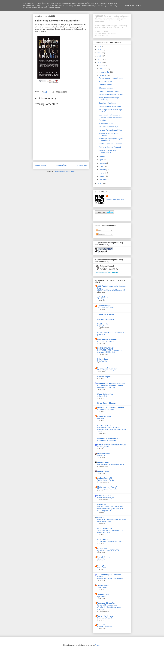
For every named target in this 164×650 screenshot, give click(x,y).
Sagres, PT (101, 326)
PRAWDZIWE (102, 361)
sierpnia (103, 156)
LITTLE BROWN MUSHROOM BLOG (111, 445)
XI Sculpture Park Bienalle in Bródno (110, 541)
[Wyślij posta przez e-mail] (52, 92)
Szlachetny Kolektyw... (107, 103)
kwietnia (103, 170)
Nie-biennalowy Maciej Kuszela (111, 94)
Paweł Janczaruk (104, 496)
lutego (102, 176)
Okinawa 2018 (102, 396)
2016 (99, 46)
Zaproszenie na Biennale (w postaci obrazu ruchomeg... (110, 116)
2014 (99, 53)
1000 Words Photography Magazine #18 (111, 290)
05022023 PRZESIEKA (105, 341)
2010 (99, 183)
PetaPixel (101, 517)
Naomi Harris (101, 596)
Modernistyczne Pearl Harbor (107, 489)
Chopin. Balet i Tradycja (105, 498)
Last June (100, 418)
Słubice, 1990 (102, 456)
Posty (100, 230)
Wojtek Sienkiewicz (105, 616)
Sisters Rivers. (102, 587)
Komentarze (102, 234)
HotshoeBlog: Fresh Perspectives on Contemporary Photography (111, 384)
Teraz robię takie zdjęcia (105, 308)
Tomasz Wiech (103, 585)
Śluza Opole (101, 568)
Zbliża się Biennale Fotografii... (110, 147)
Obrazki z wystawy (106, 88)
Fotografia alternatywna (107, 368)
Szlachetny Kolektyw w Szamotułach (107, 151)
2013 (99, 56)
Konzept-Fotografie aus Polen (110, 130)
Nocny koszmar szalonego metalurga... (109, 99)
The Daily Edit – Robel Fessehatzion (110, 299)
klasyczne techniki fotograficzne (110, 408)
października (105, 72)
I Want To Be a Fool (105, 394)
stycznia (103, 179)
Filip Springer (102, 359)
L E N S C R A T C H (105, 425)
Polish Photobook (104, 528)
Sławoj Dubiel (103, 566)
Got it (139, 5)
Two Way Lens (103, 594)
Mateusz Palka (103, 462)
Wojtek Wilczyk (103, 625)
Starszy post (82, 165)
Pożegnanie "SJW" (106, 123)
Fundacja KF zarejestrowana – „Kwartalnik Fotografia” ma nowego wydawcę (109, 607)
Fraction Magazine (104, 377)
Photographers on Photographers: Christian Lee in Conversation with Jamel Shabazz (111, 429)
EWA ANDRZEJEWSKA (105, 410)
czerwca (103, 163)
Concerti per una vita (104, 627)
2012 (99, 59)
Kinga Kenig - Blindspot (107, 403)
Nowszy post (40, 165)
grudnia (103, 65)
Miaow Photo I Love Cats (106, 387)
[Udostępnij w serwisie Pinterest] (66, 92)
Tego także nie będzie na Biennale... (108, 134)
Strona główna (61, 165)
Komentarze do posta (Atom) (65, 171)
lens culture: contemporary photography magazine (108, 439)
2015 (99, 49)
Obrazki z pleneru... (106, 85)
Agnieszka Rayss (104, 306)
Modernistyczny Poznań (107, 487)
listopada (103, 69)
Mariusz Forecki (103, 454)
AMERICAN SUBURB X (106, 314)
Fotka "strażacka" (105, 81)
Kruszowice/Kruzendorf (105, 618)
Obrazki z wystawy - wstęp (109, 91)
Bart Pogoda (102, 324)
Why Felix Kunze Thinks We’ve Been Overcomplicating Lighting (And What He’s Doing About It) (110, 509)
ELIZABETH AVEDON (105, 348)
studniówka (101, 559)
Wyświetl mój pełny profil (115, 199)
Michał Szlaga (103, 471)
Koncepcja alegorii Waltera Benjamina (110, 464)
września (103, 75)
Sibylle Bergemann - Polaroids (110, 144)
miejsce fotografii (104, 478)
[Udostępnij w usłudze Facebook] (64, 92)
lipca (101, 160)
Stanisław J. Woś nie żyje (108, 127)
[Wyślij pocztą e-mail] (57, 92)
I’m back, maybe (103, 447)
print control (102, 539)
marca (102, 173)
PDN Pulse (101, 505)
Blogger (97, 645)
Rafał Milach (102, 548)
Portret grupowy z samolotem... (111, 78)
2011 (99, 63)
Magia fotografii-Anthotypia (106, 370)
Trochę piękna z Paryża (105, 480)
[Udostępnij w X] (61, 92)
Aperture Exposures (105, 319)
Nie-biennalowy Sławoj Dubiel (110, 106)
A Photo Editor (103, 297)
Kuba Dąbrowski (104, 416)
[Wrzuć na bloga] (59, 92)
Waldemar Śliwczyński (106, 603)
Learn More (129, 5)
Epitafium (102, 120)
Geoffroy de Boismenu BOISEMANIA (110, 578)
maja (102, 166)
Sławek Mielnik (103, 557)
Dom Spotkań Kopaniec (107, 339)
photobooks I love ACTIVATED (108, 550)
